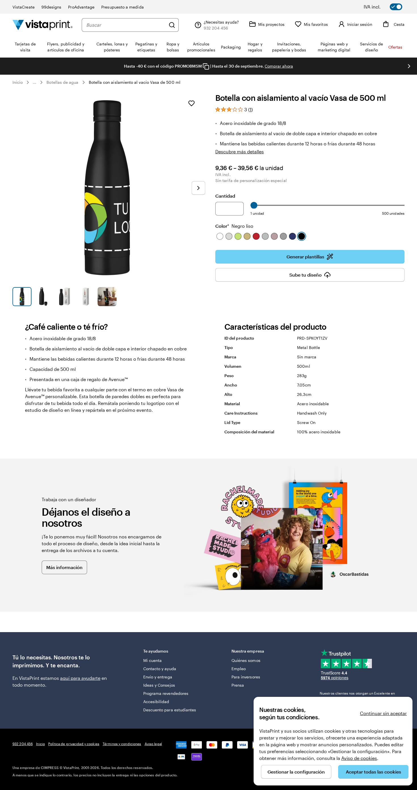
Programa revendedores (165, 693)
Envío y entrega (157, 676)
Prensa (237, 685)
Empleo (238, 668)
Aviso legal (153, 744)
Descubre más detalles (239, 151)
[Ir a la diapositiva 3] (64, 296)
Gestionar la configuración (296, 771)
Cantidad (225, 195)
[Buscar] (172, 25)
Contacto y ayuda (159, 668)
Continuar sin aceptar (383, 713)
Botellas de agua (62, 82)
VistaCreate (23, 7)
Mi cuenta (152, 660)
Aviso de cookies (359, 758)
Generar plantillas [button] (305, 256)
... (34, 82)
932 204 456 (22, 744)
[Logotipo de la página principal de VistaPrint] (42, 25)
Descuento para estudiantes (169, 709)
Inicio (17, 82)
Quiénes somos (245, 660)
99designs (51, 7)
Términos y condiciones (122, 744)
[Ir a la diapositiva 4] (85, 296)
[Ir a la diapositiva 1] (21, 296)
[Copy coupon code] (206, 66)
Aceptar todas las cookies (373, 771)
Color (234, 226)
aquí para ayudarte (80, 678)
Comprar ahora (279, 66)
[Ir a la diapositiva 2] (43, 296)
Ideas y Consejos (159, 685)
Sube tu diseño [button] (305, 274)
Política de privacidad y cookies (73, 744)
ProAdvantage (81, 7)
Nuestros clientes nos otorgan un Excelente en (357, 695)
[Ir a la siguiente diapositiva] (409, 66)
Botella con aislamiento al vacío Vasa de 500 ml (134, 82)
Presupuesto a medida (122, 7)
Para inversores (245, 676)
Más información (64, 567)
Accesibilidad (156, 701)
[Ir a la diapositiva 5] (107, 296)
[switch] (387, 6)
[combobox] (126, 25)
